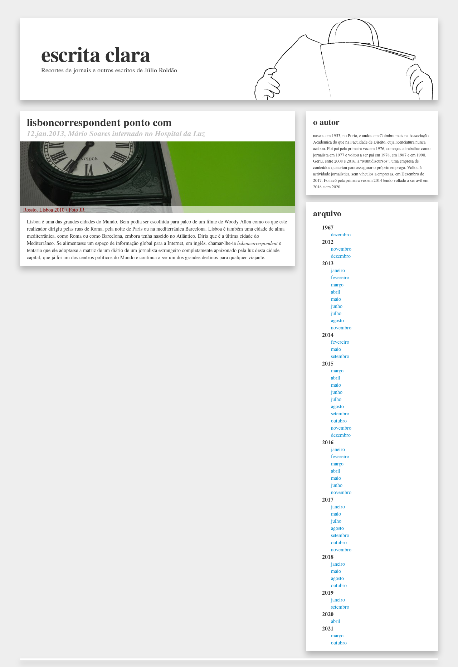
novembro (341, 248)
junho (336, 306)
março (337, 284)
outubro (339, 420)
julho (336, 313)
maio (336, 298)
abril (335, 291)
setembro (340, 356)
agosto (337, 320)
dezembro (341, 234)
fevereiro (340, 277)
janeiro (338, 270)
